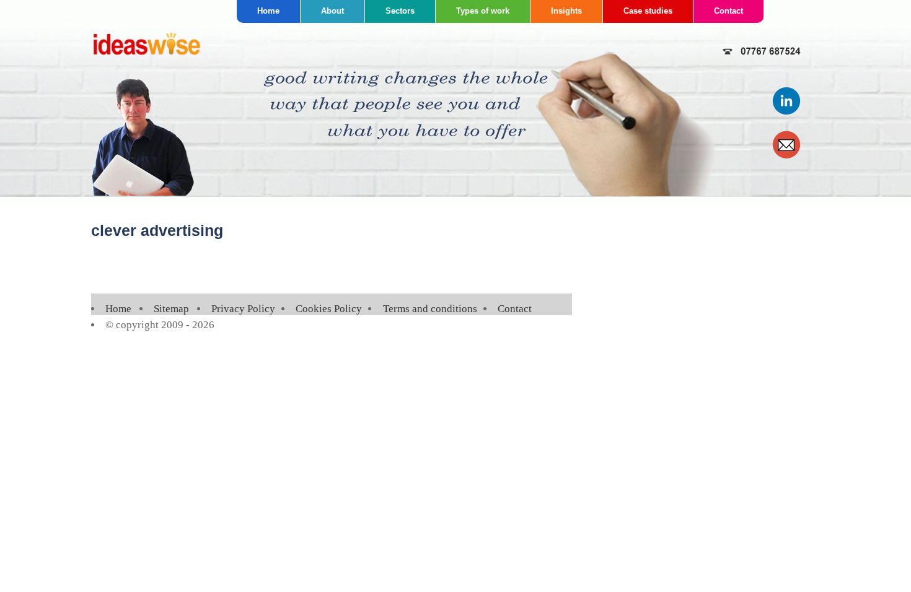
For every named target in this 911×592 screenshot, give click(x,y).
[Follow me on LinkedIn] (787, 112)
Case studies (647, 10)
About (332, 10)
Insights (566, 10)
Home (268, 10)
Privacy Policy (243, 309)
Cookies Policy (329, 309)
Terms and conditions (430, 309)
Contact (728, 10)
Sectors (400, 10)
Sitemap (171, 309)
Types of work (482, 10)
